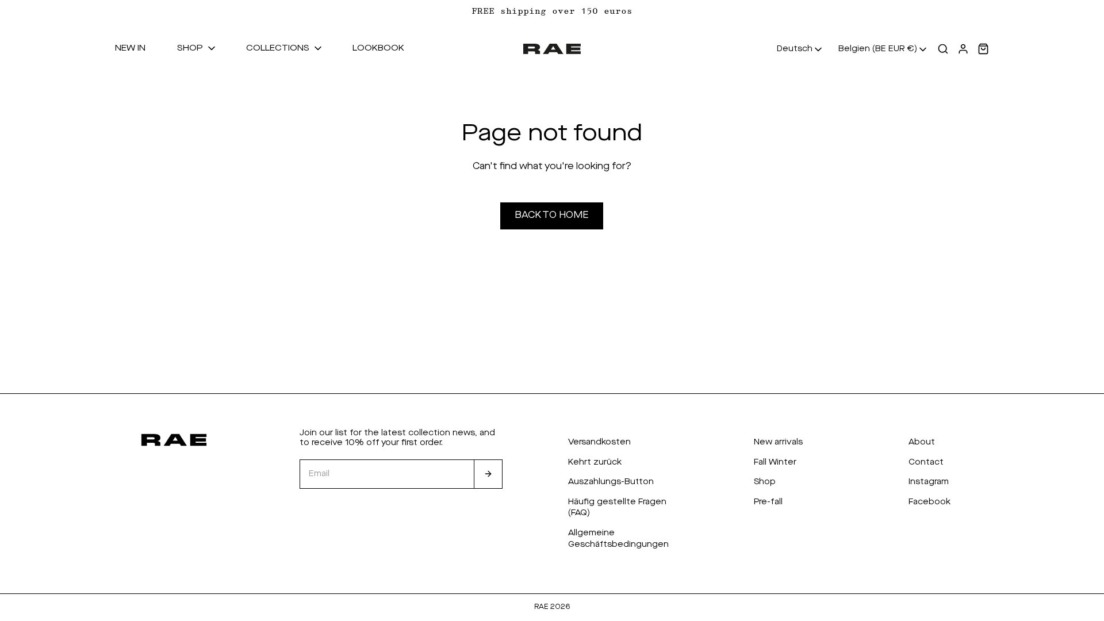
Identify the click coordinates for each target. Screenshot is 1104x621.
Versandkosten (599, 442)
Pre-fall (768, 502)
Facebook (929, 502)
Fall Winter (775, 462)
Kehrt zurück (595, 462)
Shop (765, 482)
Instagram (928, 482)
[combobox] (800, 49)
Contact (926, 462)
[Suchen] (943, 49)
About (921, 442)
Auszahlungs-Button (611, 482)
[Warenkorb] (983, 49)
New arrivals (778, 442)
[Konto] (963, 49)
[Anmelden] (488, 474)
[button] (197, 49)
